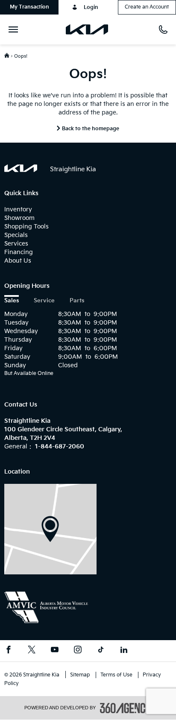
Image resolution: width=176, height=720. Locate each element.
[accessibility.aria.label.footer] (126, 708)
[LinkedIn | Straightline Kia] (124, 650)
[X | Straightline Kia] (31, 650)
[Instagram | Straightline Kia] (77, 650)
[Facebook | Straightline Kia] (8, 650)
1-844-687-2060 (59, 446)
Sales (11, 301)
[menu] (15, 29)
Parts (77, 301)
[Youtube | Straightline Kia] (54, 650)
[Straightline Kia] (50, 529)
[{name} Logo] (20, 168)
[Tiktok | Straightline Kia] (101, 650)
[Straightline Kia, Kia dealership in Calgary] (90, 29)
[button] (29, 7)
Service (44, 301)
